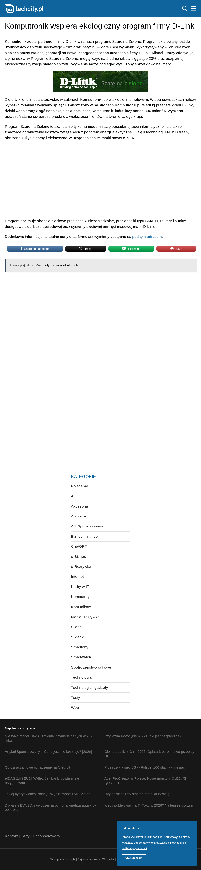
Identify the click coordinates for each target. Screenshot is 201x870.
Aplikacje (78, 516)
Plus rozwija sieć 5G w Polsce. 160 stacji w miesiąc (144, 767)
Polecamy (79, 486)
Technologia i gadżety (89, 687)
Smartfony (79, 647)
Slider (76, 627)
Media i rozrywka (85, 617)
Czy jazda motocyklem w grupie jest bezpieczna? (142, 736)
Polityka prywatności (134, 848)
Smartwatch (81, 657)
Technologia (81, 677)
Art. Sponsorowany (87, 526)
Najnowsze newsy (89, 859)
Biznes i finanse (84, 536)
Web (75, 707)
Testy (75, 697)
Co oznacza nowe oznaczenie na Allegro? (37, 767)
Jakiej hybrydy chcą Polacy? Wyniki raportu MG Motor (47, 794)
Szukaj (184, 8)
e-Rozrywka (81, 567)
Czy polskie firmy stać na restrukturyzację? (137, 794)
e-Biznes (78, 557)
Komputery (80, 597)
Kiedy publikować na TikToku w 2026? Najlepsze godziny (149, 805)
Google (71, 859)
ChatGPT (79, 546)
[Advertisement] (63, 307)
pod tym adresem (147, 237)
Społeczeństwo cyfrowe (91, 667)
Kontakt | (12, 836)
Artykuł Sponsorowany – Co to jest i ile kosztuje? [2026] (48, 752)
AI (73, 496)
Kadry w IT (80, 587)
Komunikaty (81, 607)
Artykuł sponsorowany (41, 836)
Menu (193, 8)
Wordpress (57, 859)
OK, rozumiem (133, 858)
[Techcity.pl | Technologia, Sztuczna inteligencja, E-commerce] (24, 8)
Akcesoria (79, 506)
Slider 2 (77, 637)
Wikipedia (108, 859)
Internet (77, 577)
